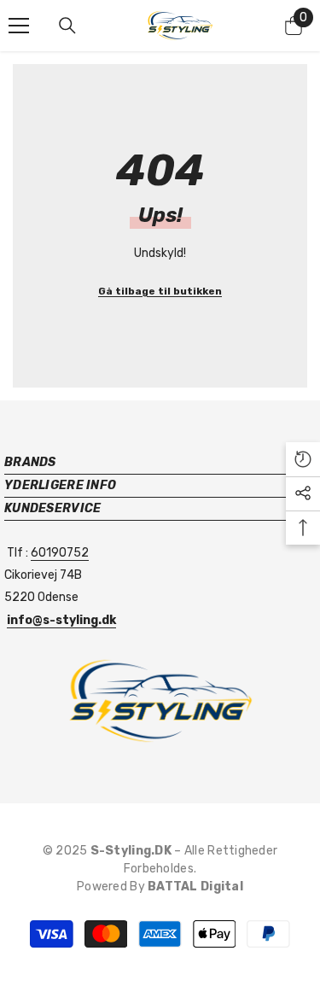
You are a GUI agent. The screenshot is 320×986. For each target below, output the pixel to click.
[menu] (19, 25)
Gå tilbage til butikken (160, 291)
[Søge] (67, 25)
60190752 (60, 553)
